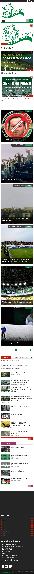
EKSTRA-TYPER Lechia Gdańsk (21, 479)
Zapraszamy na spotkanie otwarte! (19, 432)
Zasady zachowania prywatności (17, 571)
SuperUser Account (5, 360)
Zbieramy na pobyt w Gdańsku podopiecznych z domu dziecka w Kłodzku (21, 389)
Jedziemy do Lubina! (17, 471)
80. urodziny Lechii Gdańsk (19, 372)
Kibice (29, 95)
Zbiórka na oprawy (17, 414)
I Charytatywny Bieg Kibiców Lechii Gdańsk (20, 464)
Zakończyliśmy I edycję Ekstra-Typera (21, 456)
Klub (30, 70)
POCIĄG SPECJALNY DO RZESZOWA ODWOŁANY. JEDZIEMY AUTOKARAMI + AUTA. (21, 424)
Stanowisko (5, 363)
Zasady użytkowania (29, 571)
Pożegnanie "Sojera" (17, 447)
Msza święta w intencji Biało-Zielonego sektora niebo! (20, 381)
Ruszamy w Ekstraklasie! (19, 406)
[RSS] (2, 518)
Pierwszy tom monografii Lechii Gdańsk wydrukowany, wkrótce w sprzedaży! (21, 399)
